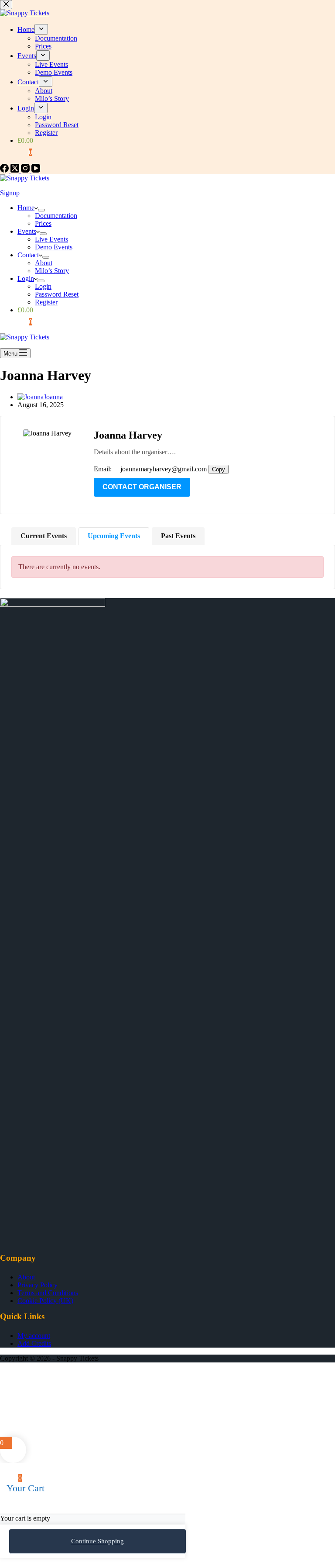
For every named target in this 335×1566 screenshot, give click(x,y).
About (43, 262)
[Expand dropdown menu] (41, 210)
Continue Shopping (97, 1541)
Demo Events (53, 247)
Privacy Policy (37, 1285)
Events (26, 231)
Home (25, 207)
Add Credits (34, 1343)
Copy (218, 469)
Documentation (56, 215)
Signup (10, 193)
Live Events (51, 239)
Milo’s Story (52, 270)
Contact (28, 255)
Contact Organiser (142, 487)
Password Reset (57, 294)
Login (25, 278)
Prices (43, 223)
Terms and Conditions (47, 1292)
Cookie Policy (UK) (45, 1300)
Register (46, 302)
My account (33, 1335)
